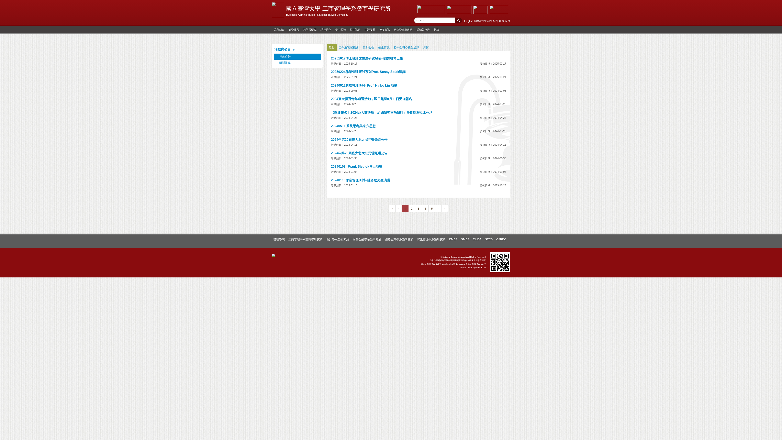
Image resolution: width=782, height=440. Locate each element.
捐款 (436, 29)
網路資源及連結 (403, 29)
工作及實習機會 (349, 47)
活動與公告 (423, 29)
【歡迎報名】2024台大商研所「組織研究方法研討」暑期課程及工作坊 (382, 112)
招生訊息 (355, 29)
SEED (489, 239)
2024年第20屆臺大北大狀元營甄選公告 (359, 153)
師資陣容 (294, 29)
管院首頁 (493, 21)
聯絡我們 (480, 21)
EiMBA (477, 239)
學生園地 (340, 29)
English (469, 21)
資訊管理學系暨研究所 (431, 239)
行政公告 (368, 47)
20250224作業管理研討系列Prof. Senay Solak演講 (368, 72)
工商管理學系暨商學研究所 (305, 239)
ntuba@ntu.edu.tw (477, 267)
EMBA (453, 239)
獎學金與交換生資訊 (406, 47)
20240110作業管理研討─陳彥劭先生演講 (360, 180)
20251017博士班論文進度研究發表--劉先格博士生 (367, 58)
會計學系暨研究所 (337, 239)
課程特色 (326, 29)
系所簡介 (279, 29)
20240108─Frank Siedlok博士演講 (356, 166)
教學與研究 (309, 29)
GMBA (465, 239)
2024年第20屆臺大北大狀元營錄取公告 (359, 139)
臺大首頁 (504, 21)
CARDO (501, 239)
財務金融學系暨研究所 (367, 239)
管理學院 (279, 239)
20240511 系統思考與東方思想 (353, 126)
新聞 (426, 47)
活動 (332, 47)
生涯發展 (370, 29)
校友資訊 (384, 29)
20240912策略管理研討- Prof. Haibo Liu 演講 (364, 85)
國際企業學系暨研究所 (399, 239)
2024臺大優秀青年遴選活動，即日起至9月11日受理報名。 (373, 99)
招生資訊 (384, 47)
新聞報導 (285, 62)
